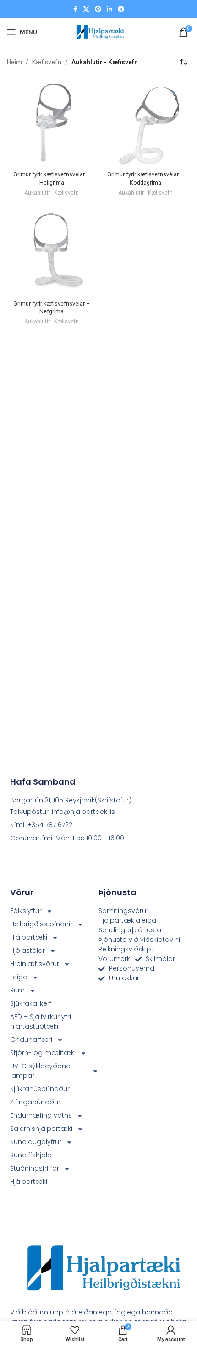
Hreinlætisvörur (34, 963)
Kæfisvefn (46, 62)
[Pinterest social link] (98, 9)
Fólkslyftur (26, 910)
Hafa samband (43, 781)
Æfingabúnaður (35, 1102)
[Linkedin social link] (109, 9)
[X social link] (86, 9)
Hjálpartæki (28, 937)
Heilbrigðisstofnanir (41, 924)
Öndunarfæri (31, 1039)
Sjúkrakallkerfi (31, 1003)
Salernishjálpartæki (41, 1128)
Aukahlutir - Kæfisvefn (51, 193)
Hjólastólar (27, 950)
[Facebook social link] (75, 9)
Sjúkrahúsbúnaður (40, 1088)
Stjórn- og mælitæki (43, 1052)
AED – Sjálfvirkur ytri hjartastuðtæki (40, 1021)
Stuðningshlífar (34, 1168)
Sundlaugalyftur (35, 1141)
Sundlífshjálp (31, 1155)
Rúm (17, 990)
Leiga (18, 977)
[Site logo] (98, 31)
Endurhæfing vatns (41, 1115)
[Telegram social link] (121, 9)
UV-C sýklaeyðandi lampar (41, 1070)
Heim (14, 62)
